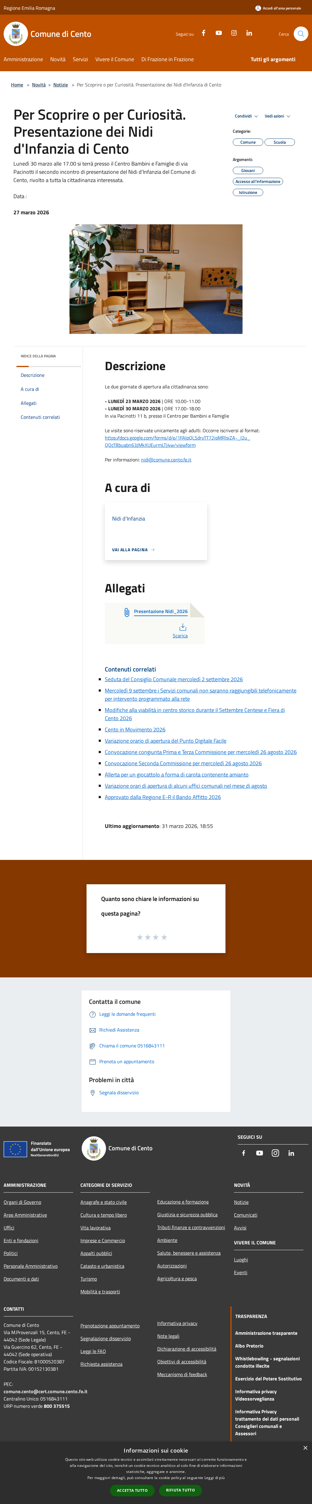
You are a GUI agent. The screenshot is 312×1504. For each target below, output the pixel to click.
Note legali (168, 1336)
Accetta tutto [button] (132, 1490)
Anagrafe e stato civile (103, 1202)
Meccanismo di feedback (182, 1374)
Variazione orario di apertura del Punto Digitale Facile (165, 741)
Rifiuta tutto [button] (180, 1490)
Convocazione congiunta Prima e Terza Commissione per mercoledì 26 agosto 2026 (201, 752)
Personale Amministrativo (31, 1266)
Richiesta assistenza (101, 1364)
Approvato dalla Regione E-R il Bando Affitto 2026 (163, 797)
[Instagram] (231, 32)
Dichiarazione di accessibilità (186, 1348)
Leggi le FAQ (93, 1351)
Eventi (240, 1272)
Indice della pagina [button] (38, 356)
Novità (39, 84)
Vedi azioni (275, 116)
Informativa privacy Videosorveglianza (256, 1395)
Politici (11, 1253)
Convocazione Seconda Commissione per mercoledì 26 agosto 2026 (183, 763)
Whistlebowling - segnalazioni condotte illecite (267, 1362)
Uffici (9, 1227)
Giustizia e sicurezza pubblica (187, 1214)
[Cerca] (301, 33)
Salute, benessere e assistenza (189, 1253)
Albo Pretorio (249, 1345)
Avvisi (240, 1227)
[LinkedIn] (247, 32)
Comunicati (245, 1214)
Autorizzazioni (172, 1265)
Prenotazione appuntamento (110, 1325)
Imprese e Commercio (102, 1240)
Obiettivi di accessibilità (181, 1361)
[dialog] (156, 1473)
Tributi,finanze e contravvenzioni (191, 1227)
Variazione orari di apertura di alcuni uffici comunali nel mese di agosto (186, 786)
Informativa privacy (177, 1323)
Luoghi (241, 1259)
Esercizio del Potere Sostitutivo (268, 1378)
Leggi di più (214, 1477)
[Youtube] (216, 32)
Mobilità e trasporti (100, 1291)
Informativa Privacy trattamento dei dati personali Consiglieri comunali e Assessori (267, 1422)
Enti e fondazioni (21, 1240)
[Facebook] (201, 32)
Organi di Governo (22, 1202)
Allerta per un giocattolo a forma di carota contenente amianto (177, 774)
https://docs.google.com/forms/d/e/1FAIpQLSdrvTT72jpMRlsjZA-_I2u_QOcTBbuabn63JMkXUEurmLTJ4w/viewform (177, 441)
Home (17, 84)
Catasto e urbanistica (102, 1266)
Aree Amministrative (25, 1214)
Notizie (60, 84)
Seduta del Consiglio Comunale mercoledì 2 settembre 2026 (174, 679)
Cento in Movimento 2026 (135, 729)
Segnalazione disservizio (105, 1338)
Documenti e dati (21, 1278)
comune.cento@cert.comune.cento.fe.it (45, 1391)
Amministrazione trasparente (266, 1333)
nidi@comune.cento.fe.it (166, 459)
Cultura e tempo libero (103, 1214)
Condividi (244, 116)
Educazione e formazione (183, 1201)
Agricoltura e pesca (177, 1278)
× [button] (305, 1448)
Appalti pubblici (96, 1253)
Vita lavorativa (95, 1227)
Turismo (88, 1278)
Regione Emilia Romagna (29, 8)
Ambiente (167, 1240)
